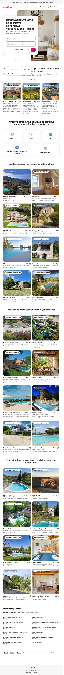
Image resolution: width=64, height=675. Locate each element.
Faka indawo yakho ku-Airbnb (49, 7)
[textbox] (13, 45)
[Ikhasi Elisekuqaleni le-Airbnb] (7, 7)
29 (28, 70)
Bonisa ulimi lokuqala (47, 2)
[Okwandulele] (28, 80)
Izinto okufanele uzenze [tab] (32, 612)
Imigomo (35, 672)
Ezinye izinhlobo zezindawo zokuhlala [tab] (13, 612)
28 (25, 70)
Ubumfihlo (28, 672)
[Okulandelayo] (34, 80)
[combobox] (20, 39)
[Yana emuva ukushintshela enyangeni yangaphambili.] (9, 49)
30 (9, 73)
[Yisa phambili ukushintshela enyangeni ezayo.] (28, 49)
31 (12, 73)
